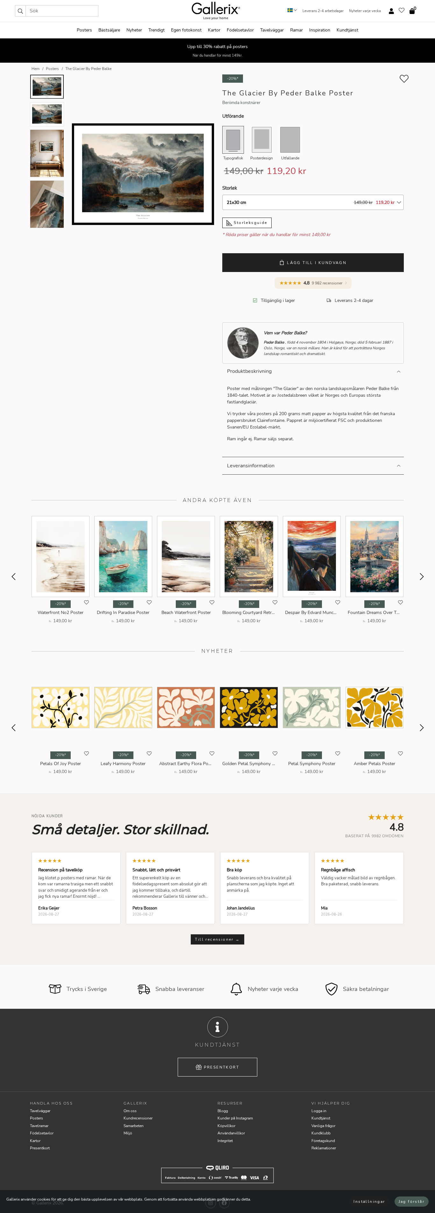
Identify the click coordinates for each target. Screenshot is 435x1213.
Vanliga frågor (323, 1125)
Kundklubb (321, 1133)
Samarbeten (134, 1125)
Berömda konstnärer (241, 103)
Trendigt (156, 30)
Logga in (318, 1110)
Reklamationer (323, 1148)
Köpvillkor (226, 1125)
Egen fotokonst (186, 30)
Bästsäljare (109, 30)
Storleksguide (249, 222)
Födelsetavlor (240, 30)
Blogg (223, 1110)
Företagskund (323, 1140)
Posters (84, 30)
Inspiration (319, 30)
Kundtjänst (347, 30)
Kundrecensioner (138, 1118)
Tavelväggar (272, 30)
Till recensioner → (217, 939)
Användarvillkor (231, 1133)
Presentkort (221, 1067)
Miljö (128, 1133)
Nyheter (134, 30)
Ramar (296, 30)
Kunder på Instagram (235, 1118)
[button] (20, 11)
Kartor (214, 30)
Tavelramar (39, 1125)
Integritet (225, 1140)
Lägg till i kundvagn (316, 262)
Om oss (130, 1110)
